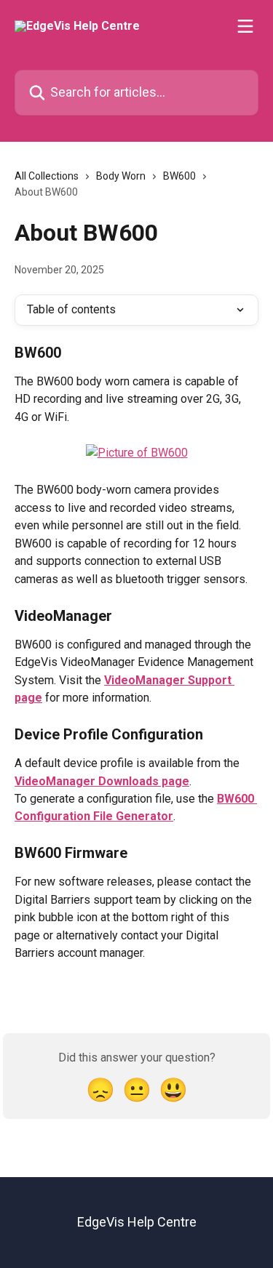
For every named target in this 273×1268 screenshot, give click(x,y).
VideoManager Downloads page (102, 781)
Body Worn (121, 176)
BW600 (179, 176)
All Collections (47, 176)
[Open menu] (245, 26)
